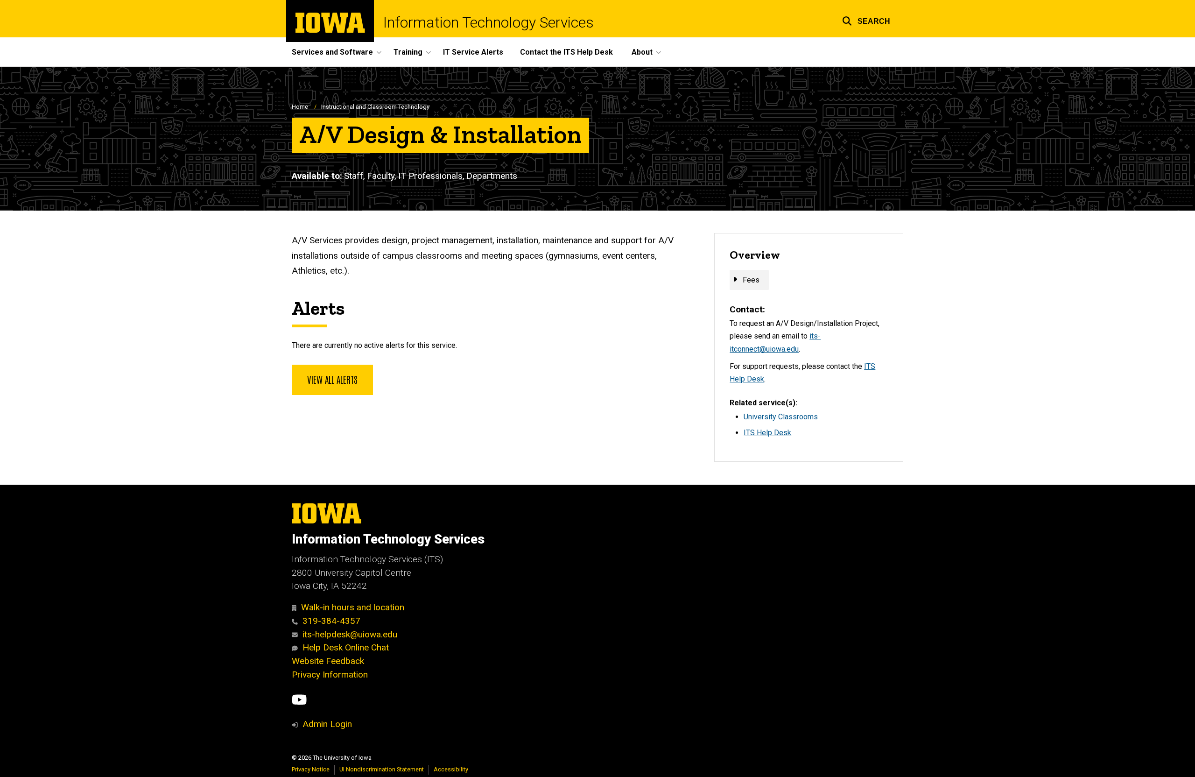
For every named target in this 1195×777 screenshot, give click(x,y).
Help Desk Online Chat (345, 647)
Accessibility (451, 769)
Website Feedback (328, 661)
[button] (866, 20)
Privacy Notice (311, 769)
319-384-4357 (331, 620)
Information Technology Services (488, 22)
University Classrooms (781, 416)
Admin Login (327, 724)
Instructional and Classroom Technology (375, 106)
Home (300, 106)
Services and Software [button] (332, 52)
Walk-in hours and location (352, 607)
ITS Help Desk (767, 432)
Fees (751, 279)
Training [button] (408, 52)
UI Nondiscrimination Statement (381, 769)
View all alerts (332, 379)
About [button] (642, 52)
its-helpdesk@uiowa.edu (349, 634)
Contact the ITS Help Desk (566, 52)
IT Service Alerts (473, 52)
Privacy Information (330, 674)
